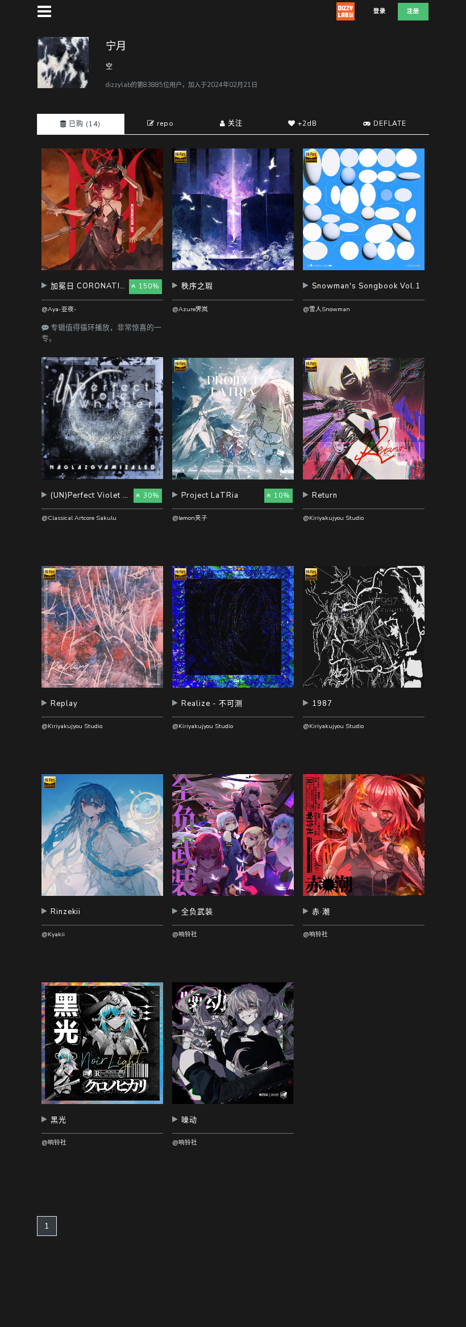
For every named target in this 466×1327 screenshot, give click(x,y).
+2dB (306, 123)
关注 (234, 123)
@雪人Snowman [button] (326, 309)
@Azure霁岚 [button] (190, 309)
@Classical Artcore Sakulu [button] (78, 518)
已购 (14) (83, 124)
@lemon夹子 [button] (189, 518)
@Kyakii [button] (53, 934)
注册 (413, 11)
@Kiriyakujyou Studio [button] (333, 518)
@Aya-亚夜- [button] (59, 309)
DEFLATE (388, 123)
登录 (379, 11)
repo (164, 123)
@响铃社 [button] (184, 934)
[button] (102, 290)
